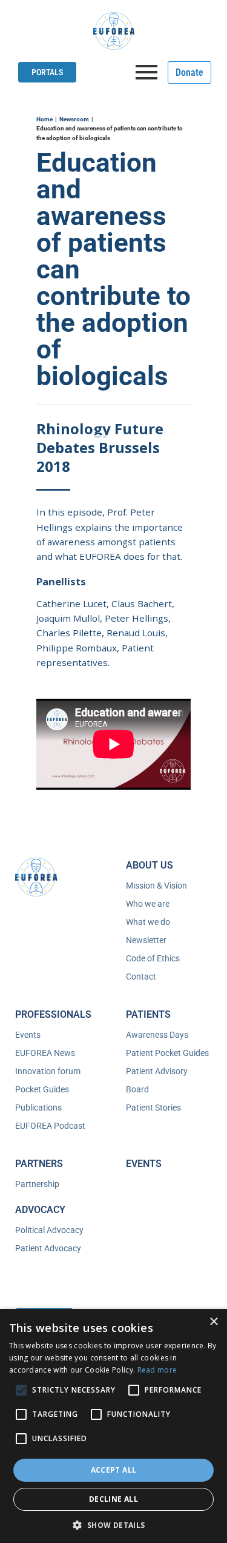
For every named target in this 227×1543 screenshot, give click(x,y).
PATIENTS (148, 1014)
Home (44, 119)
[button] (113, 1524)
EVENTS (144, 1163)
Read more (157, 1370)
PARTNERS (39, 1163)
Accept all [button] (114, 1470)
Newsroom (74, 119)
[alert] (113, 1426)
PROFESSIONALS (53, 1014)
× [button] (213, 1321)
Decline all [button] (113, 1499)
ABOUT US (149, 865)
